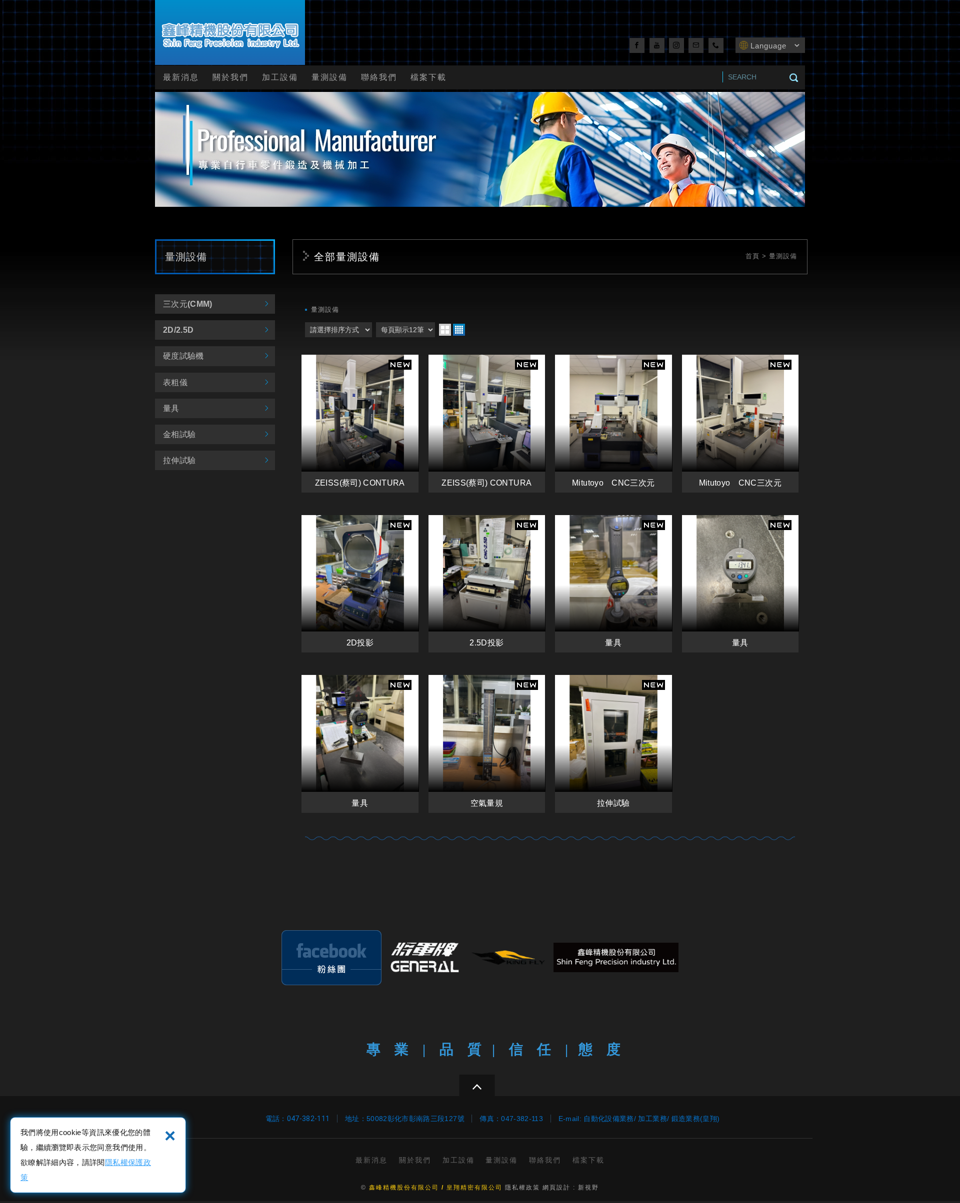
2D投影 (360, 584)
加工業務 (652, 1119)
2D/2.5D (178, 330)
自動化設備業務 (609, 1119)
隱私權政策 (522, 1187)
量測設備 (330, 77)
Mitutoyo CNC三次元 (613, 424)
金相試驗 (179, 434)
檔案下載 (428, 77)
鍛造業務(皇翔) (696, 1119)
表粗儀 (175, 382)
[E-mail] (696, 45)
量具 (171, 408)
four (459, 330)
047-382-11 (520, 1119)
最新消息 (181, 77)
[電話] (716, 45)
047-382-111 (308, 1119)
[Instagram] (676, 45)
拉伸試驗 (179, 460)
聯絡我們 (379, 77)
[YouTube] (657, 45)
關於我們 (230, 77)
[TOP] (476, 1085)
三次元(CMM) (187, 304)
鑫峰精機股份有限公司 (230, 34)
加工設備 (280, 77)
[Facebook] (637, 45)
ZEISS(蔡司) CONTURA (360, 424)
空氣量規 (487, 744)
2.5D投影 (487, 584)
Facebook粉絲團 (332, 957)
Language (768, 45)
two (445, 330)
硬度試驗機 (183, 356)
